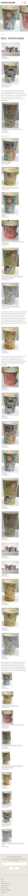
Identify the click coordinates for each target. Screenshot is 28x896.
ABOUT (2, 879)
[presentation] (21, 30)
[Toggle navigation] (25, 2)
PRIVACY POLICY (4, 885)
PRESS (2, 881)
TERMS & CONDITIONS (5, 883)
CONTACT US (3, 892)
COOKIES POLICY (4, 887)
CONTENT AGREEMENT (5, 890)
